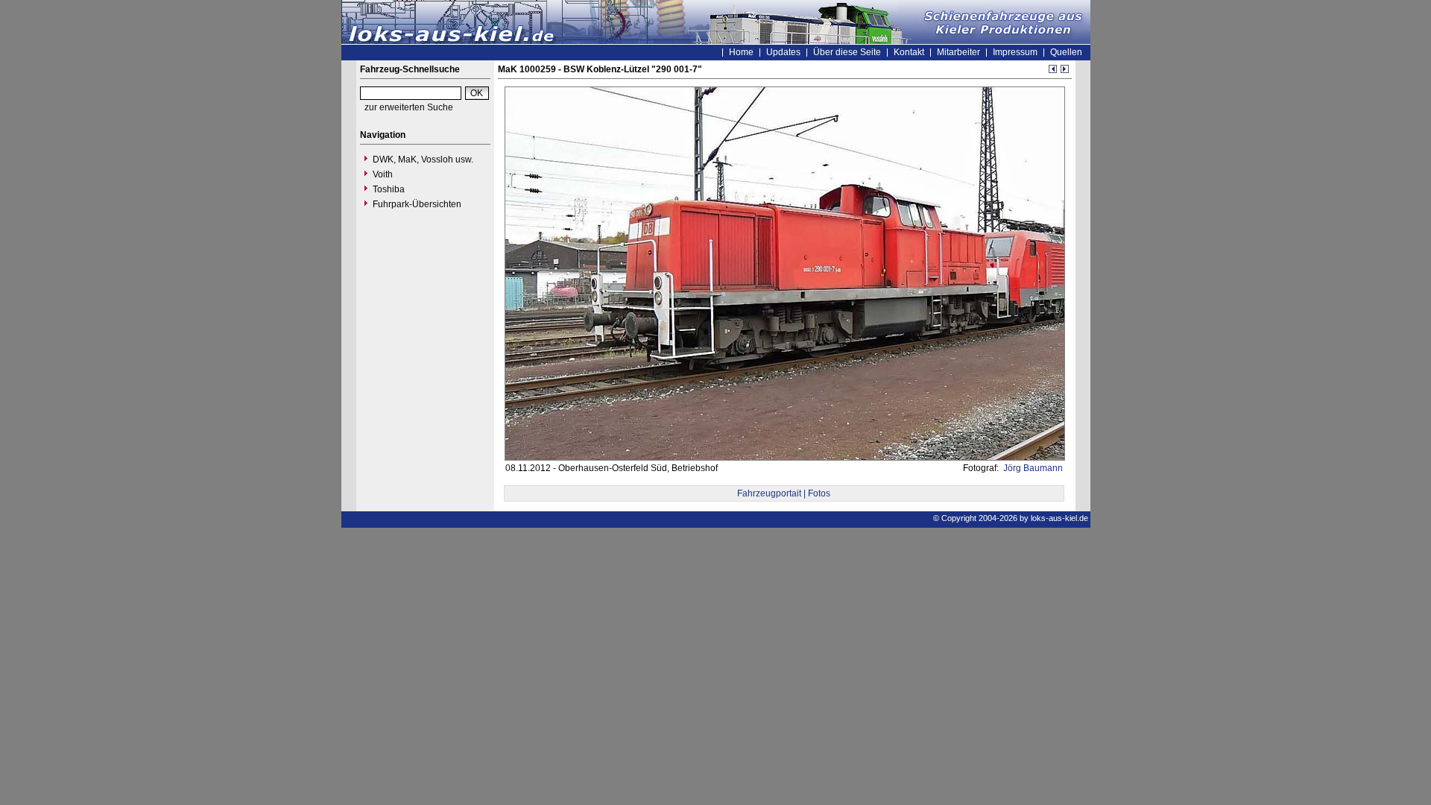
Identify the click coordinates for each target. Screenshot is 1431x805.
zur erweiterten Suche (408, 107)
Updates (783, 52)
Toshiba (389, 189)
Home (741, 52)
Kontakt (909, 52)
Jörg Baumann (1032, 468)
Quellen (1066, 52)
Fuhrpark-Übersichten (417, 204)
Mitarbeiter (958, 52)
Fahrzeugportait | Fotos (783, 493)
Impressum (1015, 52)
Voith (383, 174)
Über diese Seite (847, 52)
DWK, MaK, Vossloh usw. (423, 159)
